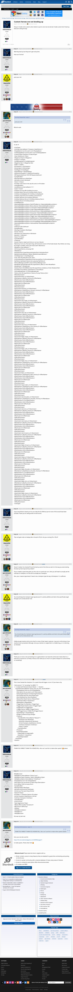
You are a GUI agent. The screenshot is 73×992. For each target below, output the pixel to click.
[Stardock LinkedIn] (57, 922)
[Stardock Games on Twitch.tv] (56, 919)
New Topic (66, 6)
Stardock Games (9, 18)
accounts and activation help (44, 934)
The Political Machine (25, 973)
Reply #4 (16, 141)
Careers (43, 969)
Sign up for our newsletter (39, 982)
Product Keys (65, 969)
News (34, 2)
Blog (39, 2)
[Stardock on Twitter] (48, 919)
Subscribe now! (18, 923)
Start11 (2, 967)
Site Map (46, 989)
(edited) (43, 564)
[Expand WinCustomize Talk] (39, 906)
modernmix (41, 940)
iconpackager (41, 936)
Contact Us (44, 976)
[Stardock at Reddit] (49, 922)
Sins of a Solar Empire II (26, 969)
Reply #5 (16, 508)
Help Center (64, 963)
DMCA (41, 989)
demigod (63, 936)
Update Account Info (66, 973)
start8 (57, 932)
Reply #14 (16, 821)
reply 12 (29, 827)
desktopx (58, 934)
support (46, 940)
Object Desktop (4, 963)
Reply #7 (16, 564)
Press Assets (44, 973)
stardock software (64, 930)
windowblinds (46, 930)
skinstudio (53, 936)
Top (69, 48)
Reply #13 (16, 771)
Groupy (2, 975)
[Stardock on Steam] (61, 919)
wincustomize (65, 934)
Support (44, 2)
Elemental (23, 965)
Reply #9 (16, 624)
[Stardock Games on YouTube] (53, 919)
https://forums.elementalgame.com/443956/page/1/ (28, 840)
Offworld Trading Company (26, 975)
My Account (64, 965)
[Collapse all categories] (71, 876)
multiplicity (47, 932)
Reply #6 (16, 534)
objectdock (41, 932)
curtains (66, 938)
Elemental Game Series (19, 18)
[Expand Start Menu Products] (39, 904)
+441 (7, 92)
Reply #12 (16, 745)
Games (21, 2)
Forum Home (7, 9)
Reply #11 (16, 679)
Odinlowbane (7, 29)
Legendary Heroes (39, 18)
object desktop (47, 938)
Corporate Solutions (5, 965)
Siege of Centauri (24, 976)
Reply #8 (16, 594)
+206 (7, 130)
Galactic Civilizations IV (25, 967)
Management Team (46, 967)
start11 (47, 936)
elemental (54, 938)
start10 (53, 934)
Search (12, 9)
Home (3, 18)
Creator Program (45, 975)
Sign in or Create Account (23, 867)
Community (28, 2)
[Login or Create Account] (66, 2)
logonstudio (60, 938)
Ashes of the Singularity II (26, 963)
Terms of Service (35, 989)
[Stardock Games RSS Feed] (59, 922)
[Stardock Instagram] (58, 919)
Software (15, 2)
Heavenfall (6, 83)
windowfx (41, 938)
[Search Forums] (71, 2)
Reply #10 (16, 654)
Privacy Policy (28, 989)
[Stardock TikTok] (54, 922)
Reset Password (65, 971)
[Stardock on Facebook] (50, 919)
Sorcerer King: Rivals (25, 978)
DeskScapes (3, 971)
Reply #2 (16, 74)
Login (17, 9)
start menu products (55, 930)
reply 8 (28, 629)
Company (44, 960)
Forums (43, 978)
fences (40, 930)
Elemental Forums (33, 24)
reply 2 (28, 117)
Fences (2, 969)
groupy (52, 932)
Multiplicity (3, 973)
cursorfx (58, 936)
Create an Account (66, 967)
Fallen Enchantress (30, 18)
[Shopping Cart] (69, 2)
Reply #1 (16, 48)
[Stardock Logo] (6, 2)
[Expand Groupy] (39, 892)
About (43, 963)
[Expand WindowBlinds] (39, 908)
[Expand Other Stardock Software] (39, 898)
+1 (6, 38)
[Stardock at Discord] (52, 922)
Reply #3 (16, 111)
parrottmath (7, 121)
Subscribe (68, 982)
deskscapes (62, 932)
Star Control (23, 971)
